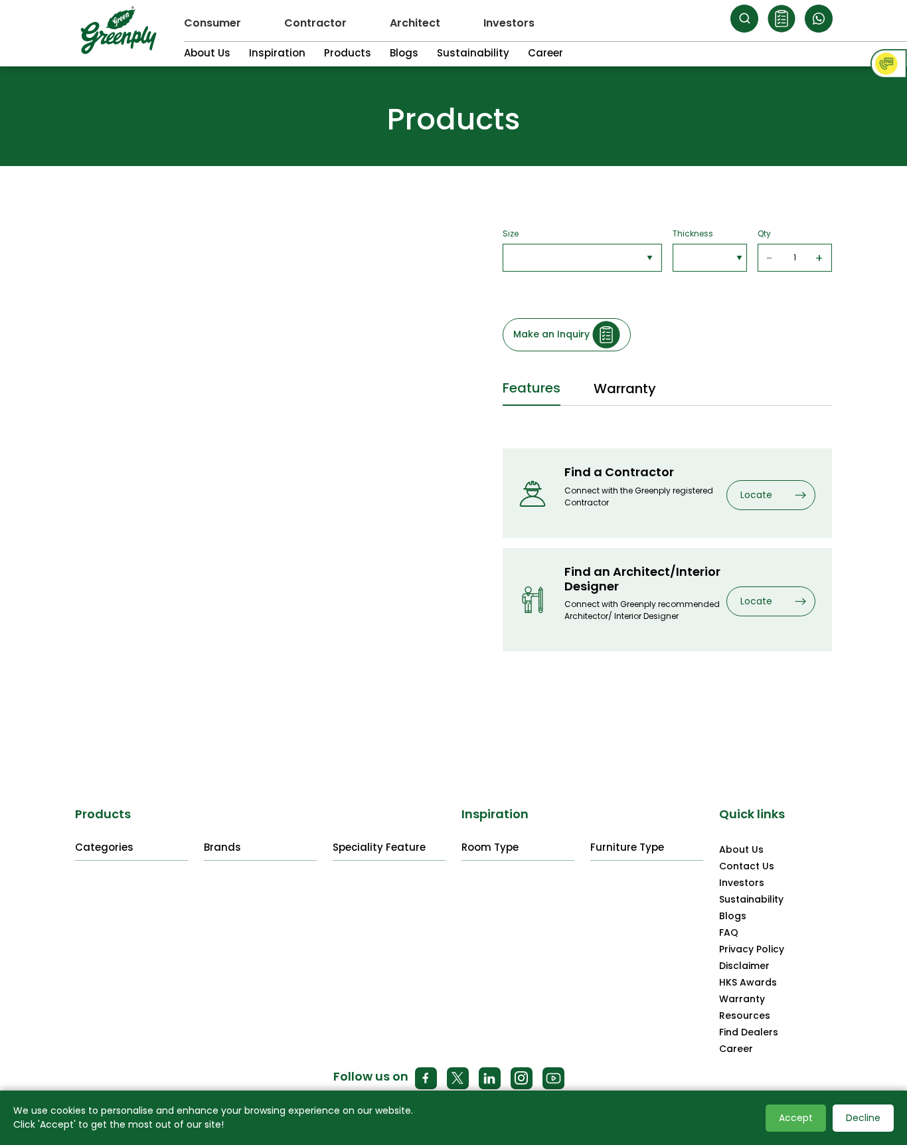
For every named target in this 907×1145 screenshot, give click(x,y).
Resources (744, 1015)
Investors (509, 23)
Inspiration (277, 53)
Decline (863, 1117)
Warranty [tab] (625, 388)
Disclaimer (744, 965)
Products (347, 53)
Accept (796, 1117)
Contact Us (746, 866)
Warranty (742, 999)
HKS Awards (748, 982)
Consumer (212, 23)
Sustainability (473, 53)
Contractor (315, 23)
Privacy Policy (751, 949)
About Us (207, 53)
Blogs (404, 53)
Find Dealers (748, 1032)
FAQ (728, 932)
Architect (415, 23)
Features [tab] (531, 388)
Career (545, 53)
